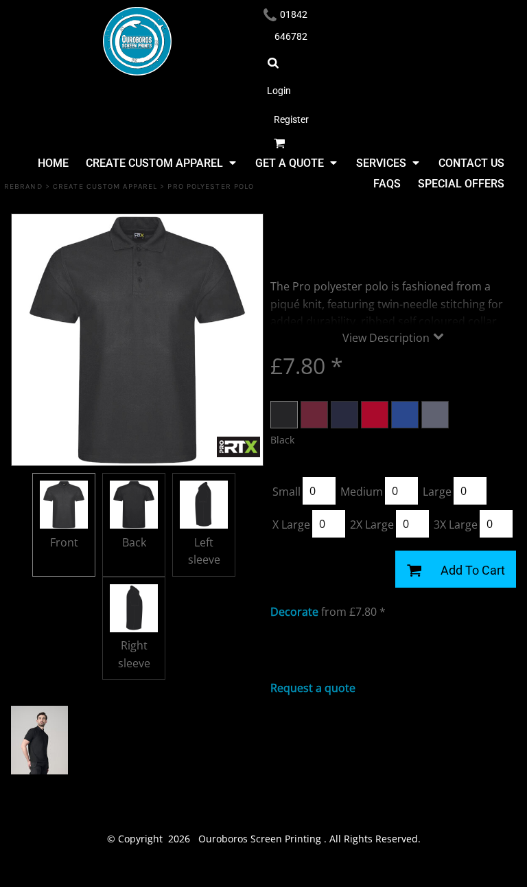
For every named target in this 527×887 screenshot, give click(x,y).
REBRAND (23, 186)
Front (64, 542)
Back (134, 542)
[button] (160, 162)
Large (437, 491)
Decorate (294, 611)
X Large (291, 524)
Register (291, 119)
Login (279, 90)
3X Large (456, 524)
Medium (361, 491)
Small (286, 491)
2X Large (372, 524)
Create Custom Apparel (105, 186)
